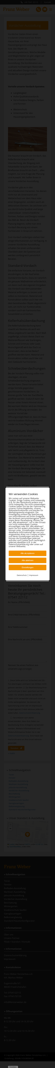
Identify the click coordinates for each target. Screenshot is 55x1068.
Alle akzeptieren (27, 553)
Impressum (33, 575)
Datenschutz (22, 575)
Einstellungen (27, 567)
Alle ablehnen (27, 560)
